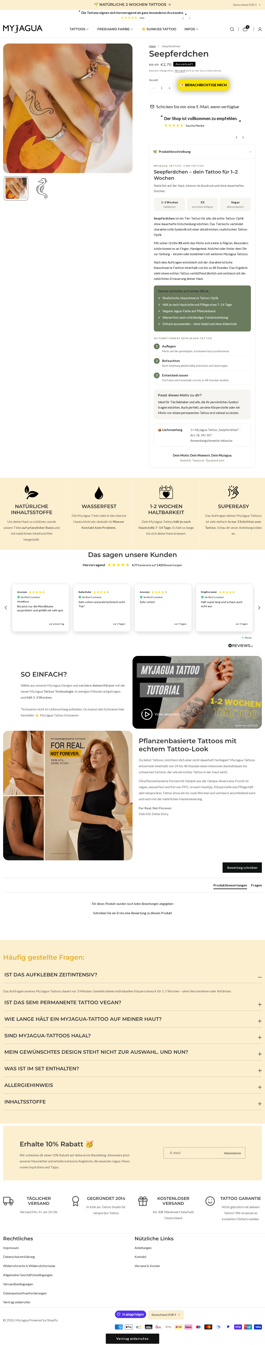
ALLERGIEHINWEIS (28, 1085)
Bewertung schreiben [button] (242, 867)
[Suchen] (232, 29)
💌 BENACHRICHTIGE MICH (203, 85)
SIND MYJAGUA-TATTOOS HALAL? (47, 1036)
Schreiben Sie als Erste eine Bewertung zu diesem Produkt (132, 913)
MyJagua (22, 1320)
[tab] (230, 886)
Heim (152, 46)
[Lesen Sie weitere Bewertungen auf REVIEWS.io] (240, 647)
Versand (180, 70)
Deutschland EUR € (245, 4)
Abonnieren (232, 1153)
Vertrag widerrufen (16, 1302)
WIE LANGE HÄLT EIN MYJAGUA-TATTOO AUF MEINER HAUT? (83, 1019)
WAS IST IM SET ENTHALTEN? (41, 1069)
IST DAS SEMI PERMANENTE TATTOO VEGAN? (62, 1002)
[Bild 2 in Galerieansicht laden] (42, 188)
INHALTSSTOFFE (25, 1102)
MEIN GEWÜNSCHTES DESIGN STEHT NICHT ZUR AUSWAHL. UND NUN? (96, 1052)
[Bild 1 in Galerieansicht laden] (16, 188)
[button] (77, 29)
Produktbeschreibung (172, 151)
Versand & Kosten (147, 1266)
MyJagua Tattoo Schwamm (59, 715)
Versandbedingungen (18, 1284)
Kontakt (140, 1257)
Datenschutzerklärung (19, 1257)
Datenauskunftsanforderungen (25, 1293)
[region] (132, 608)
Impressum (11, 1248)
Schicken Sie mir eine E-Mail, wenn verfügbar (198, 106)
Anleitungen (143, 1248)
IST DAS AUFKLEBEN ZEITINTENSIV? (50, 975)
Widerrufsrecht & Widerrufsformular (29, 1266)
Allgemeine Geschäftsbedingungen (28, 1275)
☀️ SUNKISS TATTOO (159, 29)
